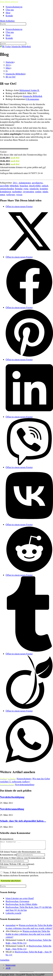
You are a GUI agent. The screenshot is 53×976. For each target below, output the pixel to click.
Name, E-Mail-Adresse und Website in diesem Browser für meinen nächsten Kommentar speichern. (26, 874)
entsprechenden (7, 188)
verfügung (10, 194)
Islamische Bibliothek (32, 96)
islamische (34, 188)
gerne (25, 188)
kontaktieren (5, 191)
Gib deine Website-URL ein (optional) (17, 863)
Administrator (25, 182)
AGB (8, 967)
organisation (28, 191)
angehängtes (37, 182)
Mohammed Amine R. (30, 90)
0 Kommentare (32, 99)
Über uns (10, 32)
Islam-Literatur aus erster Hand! (20, 898)
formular (18, 188)
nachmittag (17, 191)
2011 (15, 182)
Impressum (10, 965)
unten (2, 194)
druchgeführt (35, 185)
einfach (45, 185)
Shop (8, 35)
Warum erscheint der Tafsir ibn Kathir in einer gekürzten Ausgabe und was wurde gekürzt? (29, 927)
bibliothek (14, 185)
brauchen (24, 185)
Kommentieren (6, 838)
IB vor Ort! (11, 76)
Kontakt (9, 37)
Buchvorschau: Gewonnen (17, 901)
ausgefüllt (4, 185)
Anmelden (4, 959)
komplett (44, 188)
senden (38, 191)
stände (45, 191)
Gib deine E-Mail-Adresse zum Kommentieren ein (22, 857)
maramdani (11, 925)
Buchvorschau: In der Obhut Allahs (21, 904)
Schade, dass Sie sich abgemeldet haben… (23, 821)
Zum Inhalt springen (9, 1)
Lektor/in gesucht (13, 912)
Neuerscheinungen (14, 29)
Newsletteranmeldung (12, 809)
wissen (19, 194)
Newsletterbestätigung (12, 797)
